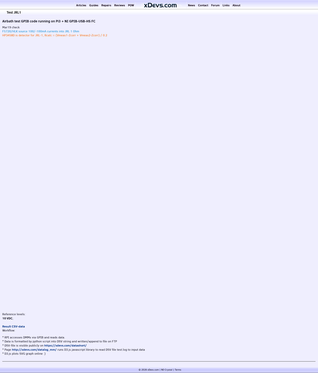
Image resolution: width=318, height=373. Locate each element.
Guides (93, 5)
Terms (178, 369)
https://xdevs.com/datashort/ (65, 345)
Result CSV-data (13, 326)
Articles (81, 5)
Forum (215, 5)
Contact (203, 5)
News (191, 5)
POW (131, 5)
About (236, 5)
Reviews (119, 5)
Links (226, 5)
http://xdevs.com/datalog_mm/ (34, 349)
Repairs (106, 5)
